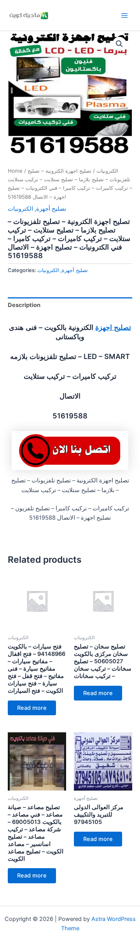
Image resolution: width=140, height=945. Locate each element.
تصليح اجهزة (113, 327)
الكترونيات (107, 171)
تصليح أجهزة (51, 208)
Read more (32, 707)
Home (15, 171)
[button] (119, 44)
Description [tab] (24, 305)
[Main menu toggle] (124, 15)
